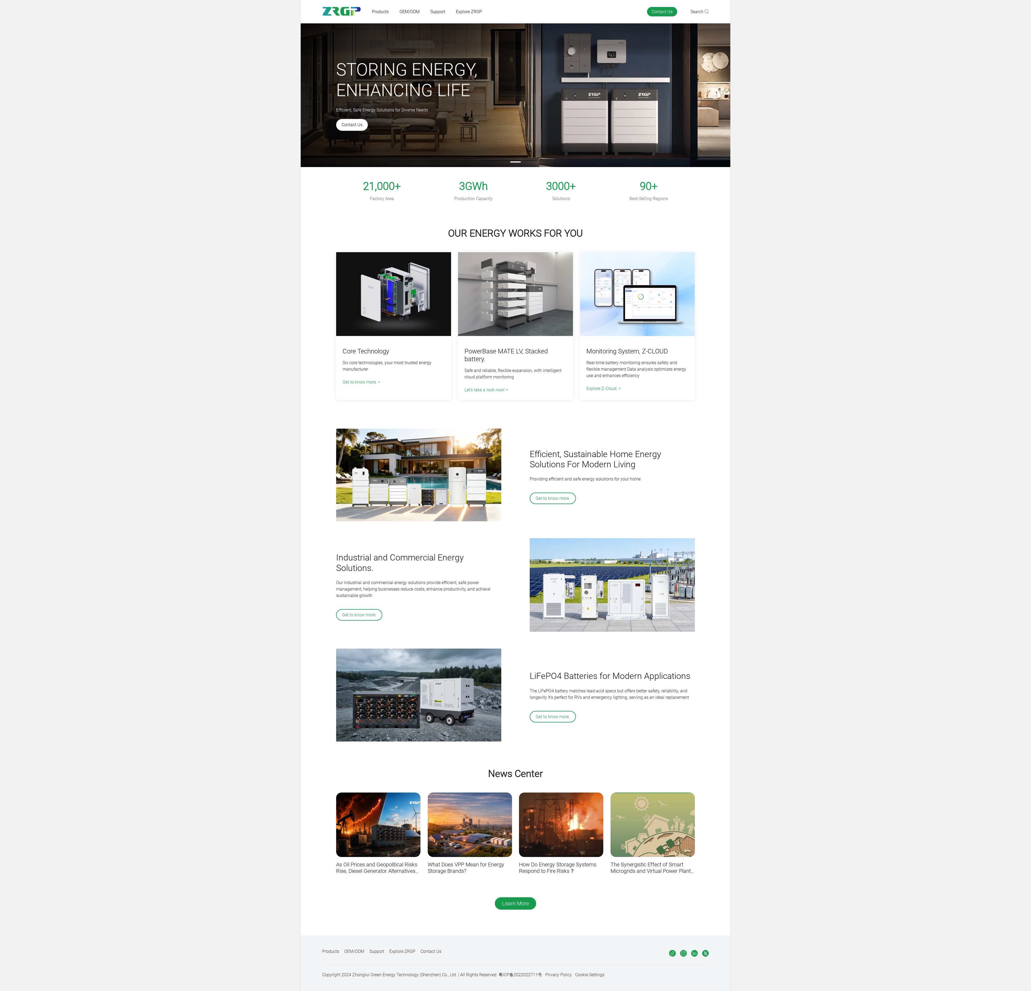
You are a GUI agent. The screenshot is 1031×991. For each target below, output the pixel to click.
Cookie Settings (589, 974)
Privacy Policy (558, 974)
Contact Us (662, 11)
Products (380, 11)
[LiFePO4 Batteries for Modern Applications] (418, 695)
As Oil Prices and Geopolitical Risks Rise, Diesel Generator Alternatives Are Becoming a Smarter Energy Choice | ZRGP (376, 868)
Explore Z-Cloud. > (603, 388)
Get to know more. (553, 498)
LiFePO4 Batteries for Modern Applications (610, 676)
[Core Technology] (393, 294)
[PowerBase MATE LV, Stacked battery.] (515, 294)
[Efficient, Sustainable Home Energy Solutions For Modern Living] (418, 475)
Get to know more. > (361, 382)
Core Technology (366, 351)
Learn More (515, 903)
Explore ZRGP (469, 11)
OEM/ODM (410, 11)
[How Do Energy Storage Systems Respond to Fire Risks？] (561, 825)
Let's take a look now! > (486, 389)
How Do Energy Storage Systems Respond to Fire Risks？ (557, 867)
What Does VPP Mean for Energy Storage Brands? (466, 867)
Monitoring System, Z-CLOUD (627, 351)
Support (437, 11)
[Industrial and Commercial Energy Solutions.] (612, 585)
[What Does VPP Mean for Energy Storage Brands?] (470, 825)
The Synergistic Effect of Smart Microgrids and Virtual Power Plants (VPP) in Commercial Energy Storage (652, 868)
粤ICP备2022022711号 (520, 974)
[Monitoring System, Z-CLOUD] (637, 294)
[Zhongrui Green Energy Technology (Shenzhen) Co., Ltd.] (341, 11)
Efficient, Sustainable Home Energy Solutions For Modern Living (595, 459)
